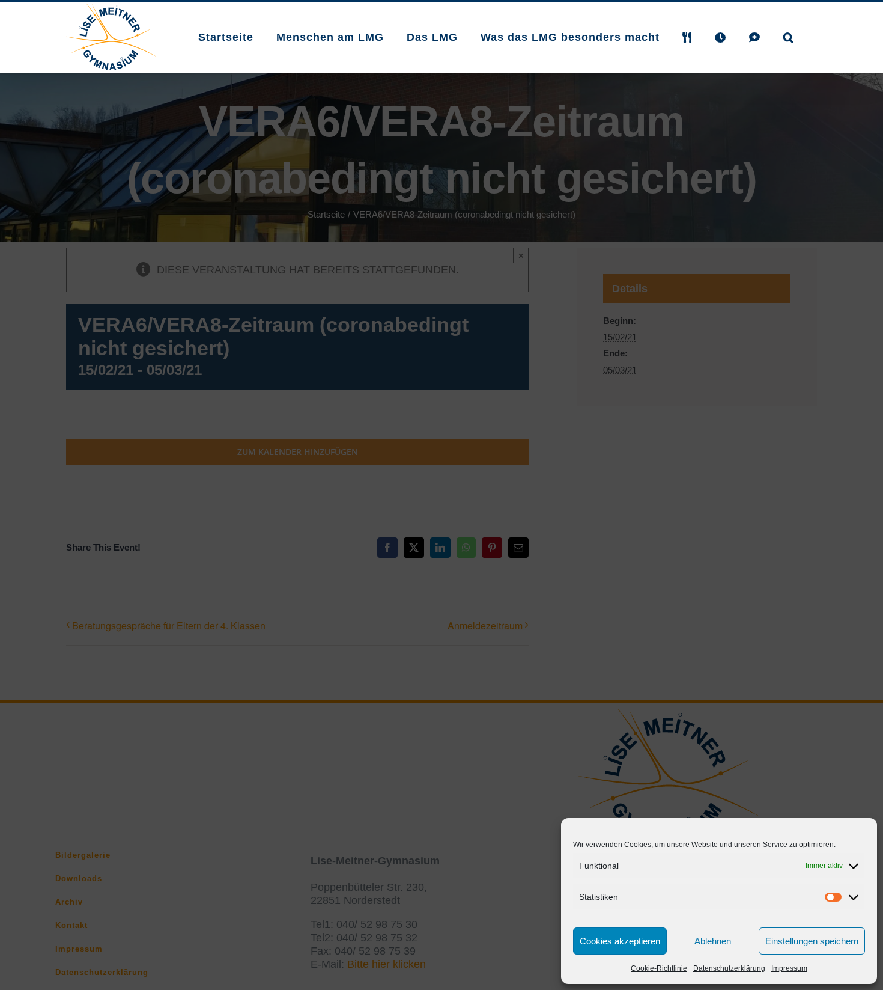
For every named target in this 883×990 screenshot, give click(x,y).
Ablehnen (712, 941)
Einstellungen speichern (811, 941)
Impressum (789, 968)
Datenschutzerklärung (729, 968)
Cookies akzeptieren (620, 941)
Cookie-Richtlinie (659, 968)
